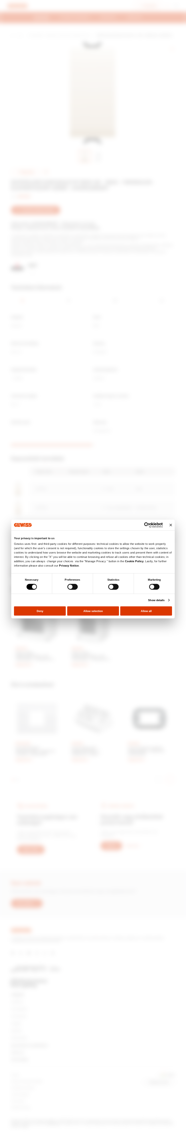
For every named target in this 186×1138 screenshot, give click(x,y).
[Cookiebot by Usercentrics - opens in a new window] (147, 525)
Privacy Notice (69, 565)
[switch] (72, 587)
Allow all (146, 611)
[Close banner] (170, 525)
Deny (40, 611)
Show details (156, 600)
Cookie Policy (134, 561)
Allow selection (93, 611)
